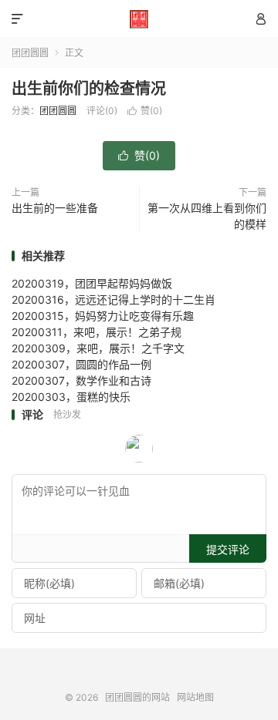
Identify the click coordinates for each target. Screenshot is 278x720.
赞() (144, 110)
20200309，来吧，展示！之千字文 (98, 348)
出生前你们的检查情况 (89, 88)
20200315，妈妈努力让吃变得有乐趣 (103, 315)
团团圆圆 (30, 53)
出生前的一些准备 (55, 207)
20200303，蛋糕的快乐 (71, 396)
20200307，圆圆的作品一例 (81, 364)
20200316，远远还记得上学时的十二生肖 (113, 299)
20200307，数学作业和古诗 (81, 380)
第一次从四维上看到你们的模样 (206, 215)
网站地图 (195, 697)
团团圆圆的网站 (139, 19)
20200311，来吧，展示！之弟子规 (96, 331)
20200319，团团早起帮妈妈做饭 (92, 283)
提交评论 (227, 549)
